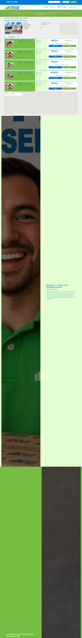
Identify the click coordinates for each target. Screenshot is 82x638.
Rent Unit (55, 45)
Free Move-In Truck (62, 7)
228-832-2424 (26, 27)
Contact (66, 2)
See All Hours (44, 24)
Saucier (21, 18)
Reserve (69, 45)
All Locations (11, 18)
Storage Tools (72, 7)
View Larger (8, 32)
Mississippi (17, 18)
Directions (25, 28)
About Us (52, 7)
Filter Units (12, 37)
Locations (46, 7)
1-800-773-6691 (11, 2)
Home (6, 18)
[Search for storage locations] (61, 2)
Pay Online (73, 2)
